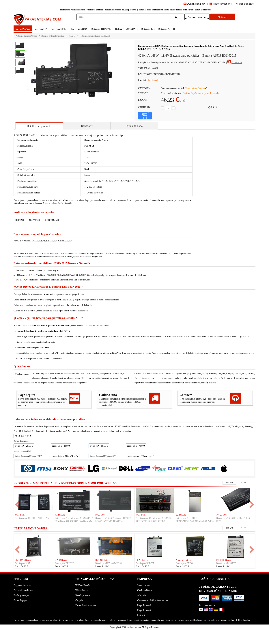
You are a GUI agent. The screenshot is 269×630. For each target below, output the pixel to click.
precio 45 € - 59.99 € (99, 446)
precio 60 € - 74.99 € (136, 446)
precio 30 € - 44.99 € (61, 446)
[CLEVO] (175, 468)
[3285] (34, 546)
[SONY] (60, 468)
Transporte (87, 125)
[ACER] (191, 468)
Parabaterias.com (22, 374)
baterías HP (40, 29)
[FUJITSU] (159, 468)
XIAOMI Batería (183, 560)
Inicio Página (22, 29)
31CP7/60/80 (34, 220)
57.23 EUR (140, 514)
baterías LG (148, 29)
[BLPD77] (74, 546)
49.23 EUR (60, 514)
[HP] (28, 468)
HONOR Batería (102, 560)
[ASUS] (208, 468)
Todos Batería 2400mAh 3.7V (65, 456)
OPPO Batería (61, 560)
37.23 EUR (20, 514)
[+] (173, 108)
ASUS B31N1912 (23, 436)
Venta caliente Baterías (195, 88)
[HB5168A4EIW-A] (114, 546)
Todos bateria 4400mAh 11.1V (140, 456)
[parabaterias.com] (38, 19)
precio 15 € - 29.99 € (24, 446)
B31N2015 (20, 220)
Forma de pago (134, 125)
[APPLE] (224, 468)
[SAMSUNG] (142, 468)
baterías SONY (79, 29)
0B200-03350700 (51, 220)
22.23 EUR (181, 514)
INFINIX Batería (223, 560)
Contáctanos (236, 62)
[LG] (93, 468)
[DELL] (126, 468)
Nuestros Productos (197, 17)
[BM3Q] (195, 546)
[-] (162, 108)
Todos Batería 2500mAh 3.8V (103, 456)
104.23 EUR (221, 514)
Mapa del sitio (246, 3)
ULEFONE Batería (23, 560)
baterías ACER (166, 29)
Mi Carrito (222, 17)
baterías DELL (59, 29)
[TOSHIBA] (77, 468)
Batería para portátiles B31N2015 (95, 36)
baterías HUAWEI (101, 29)
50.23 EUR (100, 514)
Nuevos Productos (221, 3)
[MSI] (44, 468)
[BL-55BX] (235, 546)
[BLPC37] (155, 546)
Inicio (243, 482)
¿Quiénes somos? (196, 3)
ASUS (72, 36)
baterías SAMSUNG (126, 29)
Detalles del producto (39, 126)
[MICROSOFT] (109, 468)
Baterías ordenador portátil (52, 36)
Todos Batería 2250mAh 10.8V (28, 456)
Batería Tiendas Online (27, 36)
